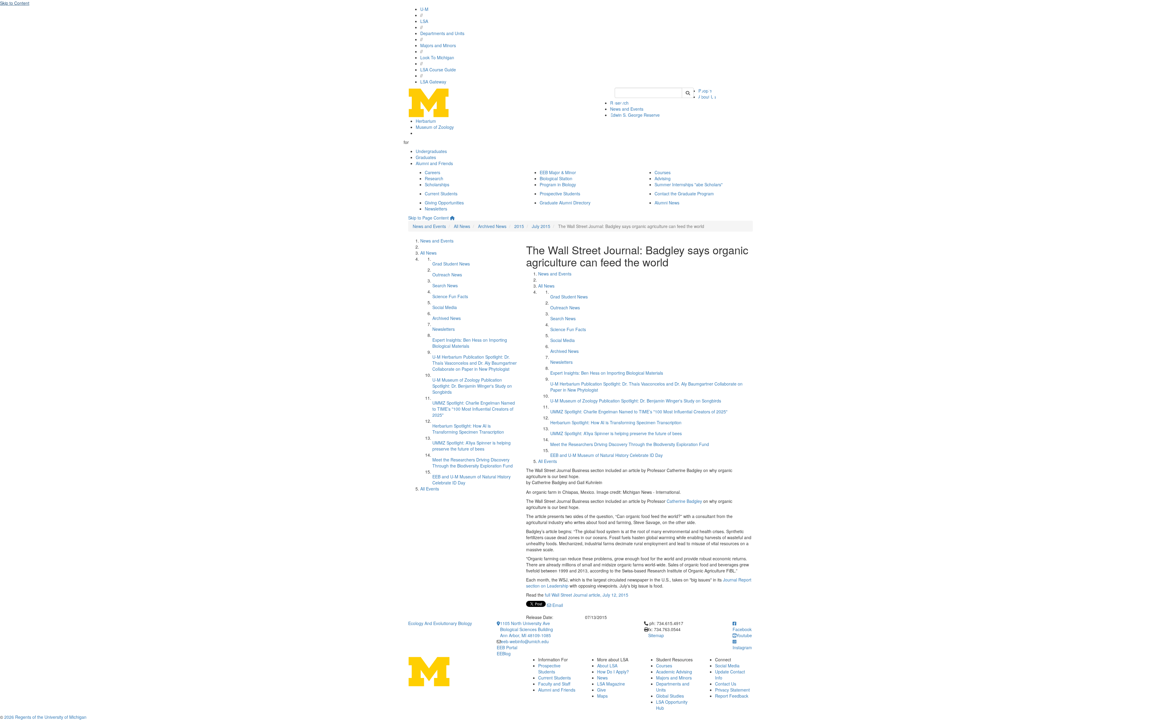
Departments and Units (442, 33)
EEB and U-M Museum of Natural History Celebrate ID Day (606, 455)
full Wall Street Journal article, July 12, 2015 (586, 595)
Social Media (444, 307)
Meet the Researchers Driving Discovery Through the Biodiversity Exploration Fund (472, 463)
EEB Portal (507, 647)
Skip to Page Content (428, 218)
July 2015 (541, 226)
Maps (602, 696)
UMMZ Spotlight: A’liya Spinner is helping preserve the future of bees (471, 446)
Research (434, 178)
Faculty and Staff (554, 684)
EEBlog (504, 653)
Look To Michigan (437, 57)
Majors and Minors (438, 45)
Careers (432, 172)
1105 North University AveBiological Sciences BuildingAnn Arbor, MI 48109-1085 (526, 629)
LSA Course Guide (438, 70)
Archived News (492, 226)
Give (601, 690)
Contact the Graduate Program (684, 194)
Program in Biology (558, 184)
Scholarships (437, 184)
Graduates (426, 157)
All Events (429, 489)
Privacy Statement (732, 690)
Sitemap (656, 635)
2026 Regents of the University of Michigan (45, 717)
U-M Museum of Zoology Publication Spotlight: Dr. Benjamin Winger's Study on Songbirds (472, 386)
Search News (445, 285)
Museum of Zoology (435, 127)
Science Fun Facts (450, 296)
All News (462, 226)
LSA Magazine (611, 684)
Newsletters (436, 209)
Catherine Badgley (684, 501)
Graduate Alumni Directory (565, 203)
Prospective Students (560, 194)
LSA (424, 21)
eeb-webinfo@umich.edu (525, 641)
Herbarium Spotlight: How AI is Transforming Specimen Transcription (468, 429)
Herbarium (426, 121)
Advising (663, 178)
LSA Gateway (433, 82)
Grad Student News (451, 264)
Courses (663, 172)
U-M (424, 9)
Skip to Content (14, 3)
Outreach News (447, 275)
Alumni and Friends (434, 163)
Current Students (441, 194)
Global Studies (670, 696)
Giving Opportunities (444, 203)
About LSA (607, 666)
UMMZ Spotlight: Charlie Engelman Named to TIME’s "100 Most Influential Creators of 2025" (473, 409)
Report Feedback (731, 696)
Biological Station (556, 178)
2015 (519, 226)
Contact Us (725, 684)
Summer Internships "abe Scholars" (689, 184)
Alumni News (667, 203)
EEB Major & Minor (558, 172)
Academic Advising (674, 672)
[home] (452, 218)
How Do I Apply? (613, 672)
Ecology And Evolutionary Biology (440, 623)
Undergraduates (431, 151)
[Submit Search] (688, 93)
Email (557, 605)
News (602, 678)
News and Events (429, 226)
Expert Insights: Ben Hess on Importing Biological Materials (606, 373)
